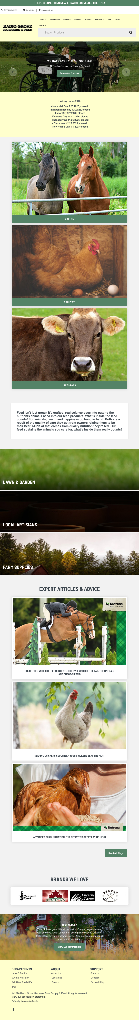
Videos (117, 20)
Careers (95, 973)
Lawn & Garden (19, 973)
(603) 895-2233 (10, 10)
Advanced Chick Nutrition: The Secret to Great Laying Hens (69, 837)
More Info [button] (99, 20)
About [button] (42, 20)
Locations (57, 977)
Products (77, 20)
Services (88, 20)
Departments (55, 20)
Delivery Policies (69, 73)
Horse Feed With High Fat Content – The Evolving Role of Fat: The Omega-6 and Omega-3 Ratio (69, 672)
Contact (42, 25)
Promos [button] (66, 20)
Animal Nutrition (20, 977)
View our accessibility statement (28, 996)
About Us (56, 973)
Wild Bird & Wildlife (22, 982)
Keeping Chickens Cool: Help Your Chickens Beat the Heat (69, 755)
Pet (14, 986)
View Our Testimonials (69, 946)
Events (55, 982)
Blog (109, 20)
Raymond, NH (47, 10)
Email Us (30, 10)
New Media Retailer (29, 1001)
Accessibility (97, 982)
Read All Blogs (115, 853)
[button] (10, 66)
